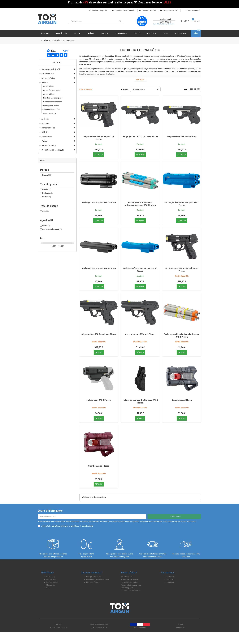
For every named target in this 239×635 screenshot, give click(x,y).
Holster (46, 197)
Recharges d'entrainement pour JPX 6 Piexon (181, 203)
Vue (185, 89)
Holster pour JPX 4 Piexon (99, 400)
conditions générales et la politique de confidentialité (72, 526)
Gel (45, 211)
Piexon (46, 175)
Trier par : (125, 89)
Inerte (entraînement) (52, 229)
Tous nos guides (127, 588)
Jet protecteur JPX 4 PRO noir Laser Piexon (181, 269)
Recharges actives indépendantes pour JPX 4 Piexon (182, 335)
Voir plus (140, 80)
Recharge (47, 193)
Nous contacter (126, 577)
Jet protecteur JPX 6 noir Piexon (140, 334)
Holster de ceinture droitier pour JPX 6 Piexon (140, 401)
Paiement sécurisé (147, 10)
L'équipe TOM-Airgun (93, 577)
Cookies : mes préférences (130, 590)
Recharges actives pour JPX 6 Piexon (99, 202)
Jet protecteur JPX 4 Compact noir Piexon (99, 137)
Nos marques (51, 579)
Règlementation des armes (131, 585)
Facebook (170, 577)
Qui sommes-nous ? (192, 10)
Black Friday (50, 577)
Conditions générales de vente (97, 579)
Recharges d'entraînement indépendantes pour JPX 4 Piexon (140, 203)
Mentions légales (92, 582)
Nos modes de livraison (129, 582)
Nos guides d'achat (168, 10)
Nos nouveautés (52, 582)
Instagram (170, 582)
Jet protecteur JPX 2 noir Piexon (182, 136)
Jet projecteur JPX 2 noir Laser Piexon (140, 136)
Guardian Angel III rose (98, 466)
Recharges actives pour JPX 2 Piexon (99, 268)
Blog (48, 588)
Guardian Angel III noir (182, 400)
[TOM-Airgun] (47, 19)
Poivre (46, 225)
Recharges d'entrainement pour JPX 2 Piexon (140, 269)
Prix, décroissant (138, 89)
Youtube (170, 579)
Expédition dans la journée (123, 10)
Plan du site (50, 585)
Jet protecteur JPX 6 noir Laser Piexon (98, 334)
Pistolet (46, 189)
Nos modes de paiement (130, 579)
